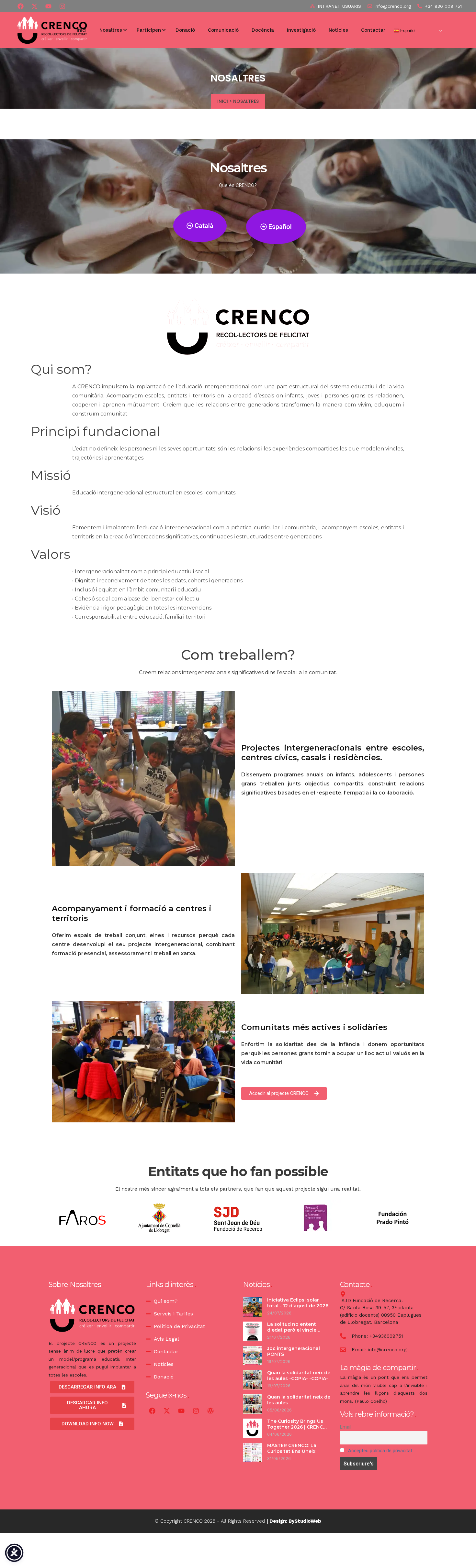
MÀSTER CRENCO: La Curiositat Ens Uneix (291, 1448)
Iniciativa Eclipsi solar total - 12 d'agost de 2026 (297, 1303)
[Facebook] (20, 6)
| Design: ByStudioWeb (293, 1521)
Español (407, 30)
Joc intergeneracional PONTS (293, 1351)
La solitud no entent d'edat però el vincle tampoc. (291, 1329)
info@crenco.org (387, 1350)
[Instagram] (195, 1410)
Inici (222, 101)
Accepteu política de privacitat (380, 1451)
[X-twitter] (34, 6)
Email (345, 1427)
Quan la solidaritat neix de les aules (298, 1400)
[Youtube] (48, 6)
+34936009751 (386, 1336)
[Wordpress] (210, 1410)
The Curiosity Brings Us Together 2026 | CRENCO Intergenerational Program (297, 1429)
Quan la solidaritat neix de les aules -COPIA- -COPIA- (298, 1375)
